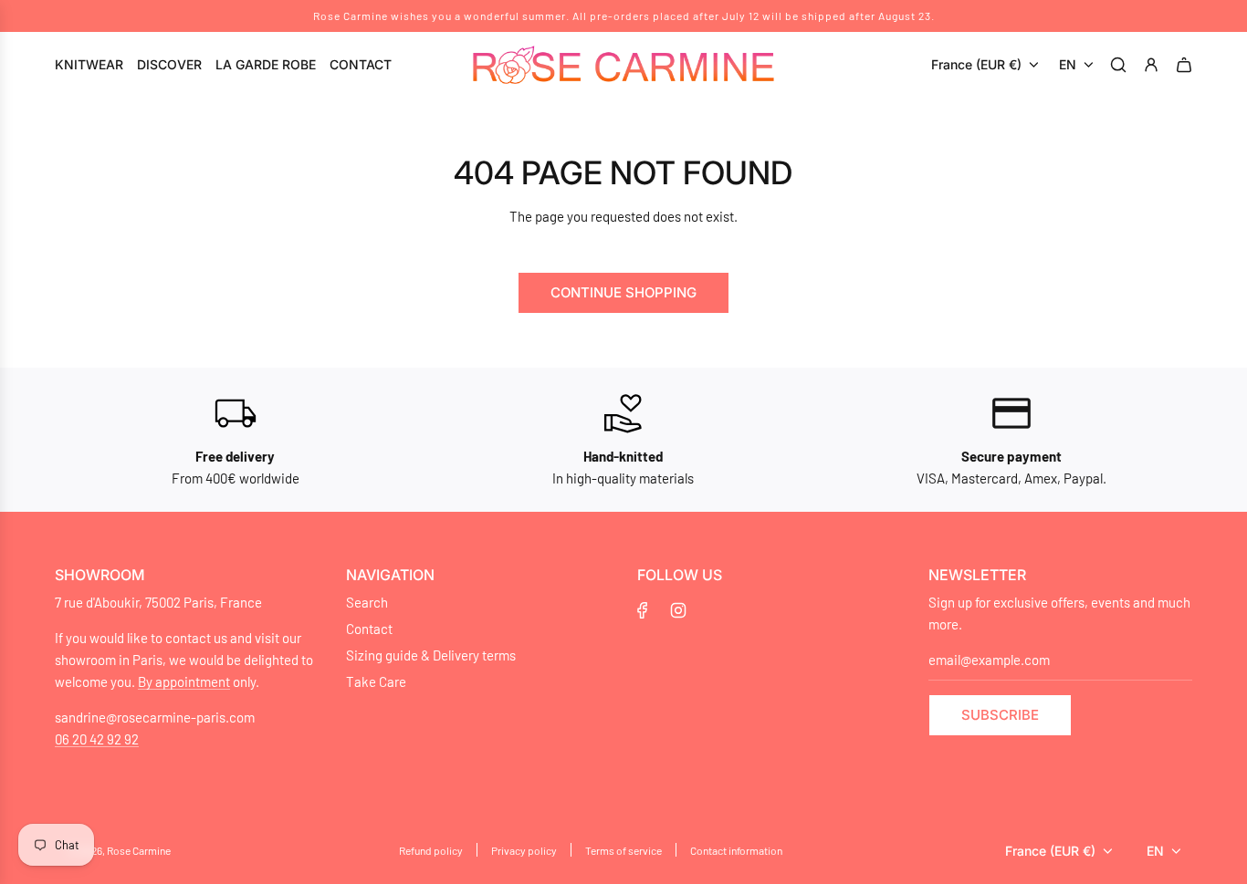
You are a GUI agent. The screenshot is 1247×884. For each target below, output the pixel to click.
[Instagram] (678, 610)
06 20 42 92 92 (97, 739)
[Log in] (1153, 65)
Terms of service (623, 850)
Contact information (736, 850)
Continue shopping (623, 292)
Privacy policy (524, 850)
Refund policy (431, 850)
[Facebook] (642, 610)
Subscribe (1000, 714)
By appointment (184, 681)
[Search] (1121, 65)
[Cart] (1186, 65)
